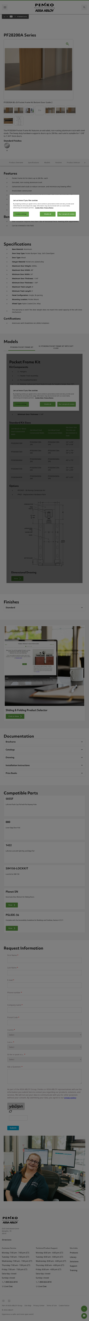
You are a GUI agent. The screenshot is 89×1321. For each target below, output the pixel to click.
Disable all (47, 214)
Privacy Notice (48, 208)
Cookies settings (21, 214)
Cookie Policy (39, 208)
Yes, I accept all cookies (67, 214)
